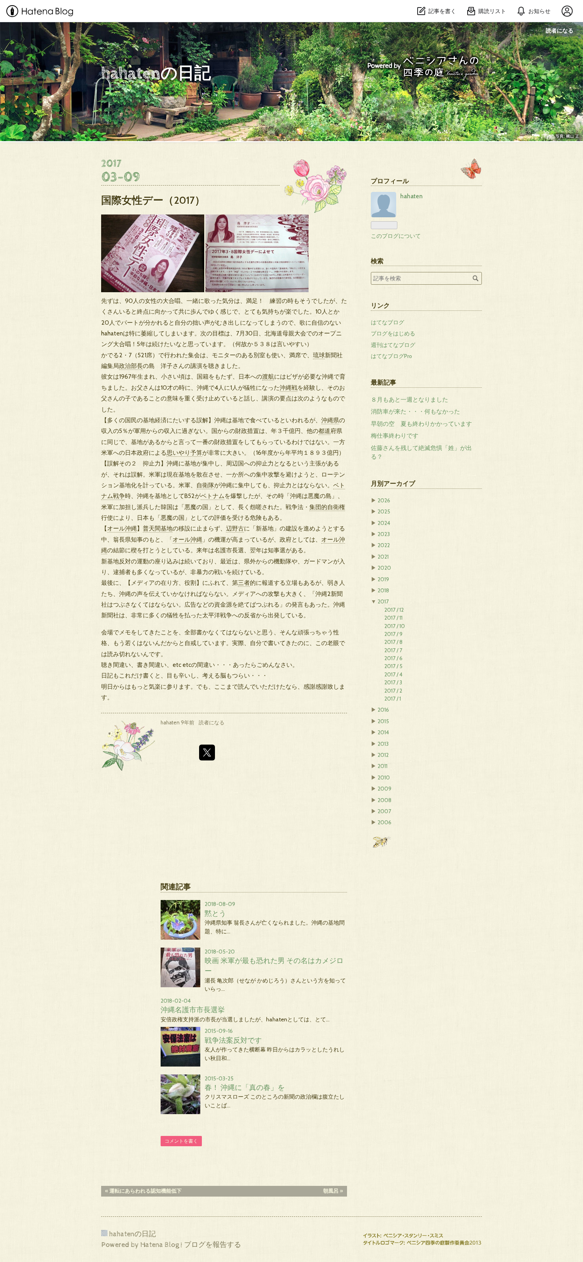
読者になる (559, 30)
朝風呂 (333, 1191)
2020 (384, 568)
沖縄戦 (288, 387)
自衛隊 (205, 485)
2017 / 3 (393, 682)
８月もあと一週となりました (409, 399)
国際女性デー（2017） (153, 200)
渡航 (268, 376)
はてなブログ (387, 322)
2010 (384, 777)
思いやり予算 (184, 452)
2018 (383, 590)
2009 (384, 788)
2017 (383, 601)
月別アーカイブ (393, 483)
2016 (383, 710)
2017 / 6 (393, 658)
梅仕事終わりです (394, 435)
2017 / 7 (393, 650)
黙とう (215, 913)
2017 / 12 (394, 610)
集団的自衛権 (327, 507)
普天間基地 (158, 528)
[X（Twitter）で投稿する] (207, 752)
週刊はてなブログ (393, 345)
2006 (384, 822)
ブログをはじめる (393, 333)
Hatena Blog (159, 1245)
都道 (324, 431)
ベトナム (212, 496)
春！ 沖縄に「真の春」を (245, 1087)
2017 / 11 (393, 618)
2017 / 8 (393, 642)
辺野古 (235, 528)
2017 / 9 (393, 634)
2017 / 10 (394, 626)
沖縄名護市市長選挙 (193, 1009)
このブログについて (396, 236)
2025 (384, 511)
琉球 (319, 355)
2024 (384, 523)
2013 (383, 744)
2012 (383, 755)
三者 (244, 582)
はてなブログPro (391, 356)
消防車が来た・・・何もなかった (415, 411)
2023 (384, 534)
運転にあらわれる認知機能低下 (143, 1191)
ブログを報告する (212, 1245)
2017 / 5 (393, 666)
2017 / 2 (393, 690)
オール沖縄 (122, 528)
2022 (384, 545)
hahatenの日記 (172, 74)
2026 (384, 500)
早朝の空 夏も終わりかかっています (421, 423)
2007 (384, 811)
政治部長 (131, 366)
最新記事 (383, 382)
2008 (384, 800)
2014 (383, 732)
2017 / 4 (393, 674)
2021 (383, 556)
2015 (383, 721)
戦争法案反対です (233, 1040)
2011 (382, 766)
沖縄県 (330, 420)
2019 (383, 579)
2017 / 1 (392, 698)
